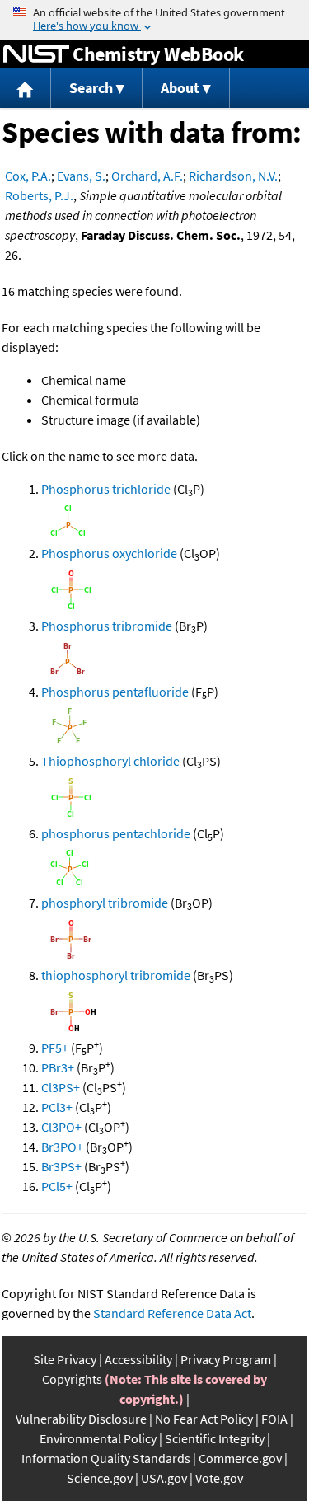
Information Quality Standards (105, 1458)
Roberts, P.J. (39, 195)
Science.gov (100, 1478)
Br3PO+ (62, 1146)
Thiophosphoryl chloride (110, 761)
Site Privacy (64, 1359)
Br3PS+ (61, 1166)
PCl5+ (57, 1186)
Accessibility (138, 1359)
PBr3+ (57, 1067)
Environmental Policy (98, 1438)
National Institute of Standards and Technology (36, 54)
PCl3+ (57, 1107)
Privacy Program (225, 1359)
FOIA (274, 1418)
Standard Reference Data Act (172, 1313)
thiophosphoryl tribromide (115, 975)
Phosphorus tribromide (106, 625)
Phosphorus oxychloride (109, 553)
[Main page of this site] (25, 88)
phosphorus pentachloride (115, 833)
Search (91, 87)
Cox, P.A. (28, 175)
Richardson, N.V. (233, 175)
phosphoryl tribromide (104, 902)
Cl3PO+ (61, 1127)
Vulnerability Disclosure (81, 1418)
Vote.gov (219, 1478)
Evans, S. (81, 175)
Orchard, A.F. (147, 175)
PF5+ (54, 1047)
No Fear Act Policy (204, 1418)
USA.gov (164, 1478)
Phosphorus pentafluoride (115, 691)
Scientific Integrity (215, 1438)
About (180, 87)
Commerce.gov (240, 1458)
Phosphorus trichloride (106, 489)
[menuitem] (25, 88)
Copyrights (72, 1379)
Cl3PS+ (60, 1087)
